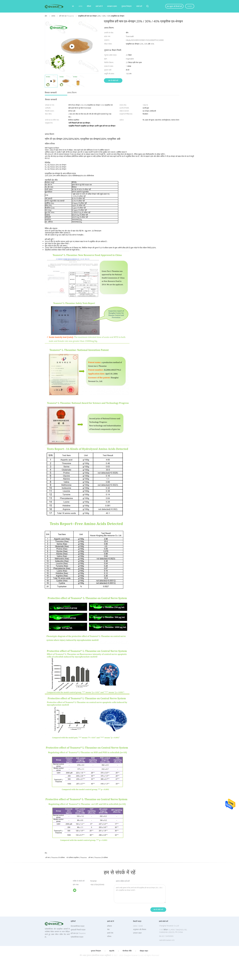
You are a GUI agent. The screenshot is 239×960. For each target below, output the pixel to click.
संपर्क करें (139, 6)
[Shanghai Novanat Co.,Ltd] (76, 890)
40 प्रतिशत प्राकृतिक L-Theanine (76, 857)
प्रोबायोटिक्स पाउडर (77, 937)
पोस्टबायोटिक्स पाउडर (77, 926)
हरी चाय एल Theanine (78, 933)
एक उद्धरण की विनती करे (174, 6)
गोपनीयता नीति (127, 951)
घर (73, 6)
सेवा (108, 929)
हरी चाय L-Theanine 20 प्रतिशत (98, 857)
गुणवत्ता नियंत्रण (126, 6)
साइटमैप (111, 951)
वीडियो (89, 6)
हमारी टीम (110, 933)
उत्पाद (80, 6)
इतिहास (109, 926)
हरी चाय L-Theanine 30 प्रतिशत (55, 857)
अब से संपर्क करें (113, 80)
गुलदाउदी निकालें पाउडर (78, 929)
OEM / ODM (138, 926)
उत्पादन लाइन (137, 933)
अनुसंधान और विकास (139, 929)
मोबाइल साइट (144, 951)
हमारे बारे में (99, 6)
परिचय (109, 936)
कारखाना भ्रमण (112, 6)
